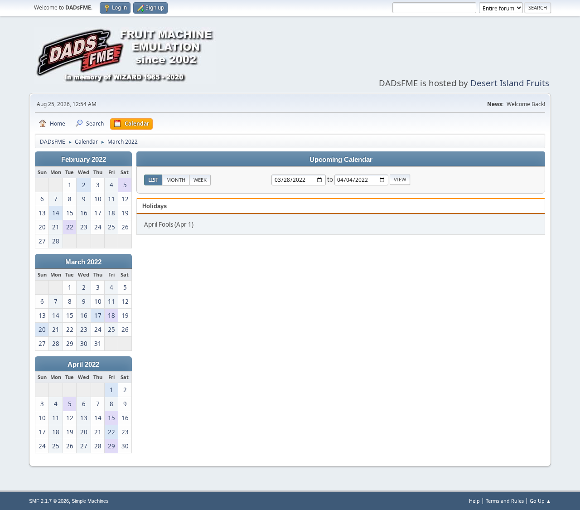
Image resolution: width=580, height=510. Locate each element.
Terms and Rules (505, 500)
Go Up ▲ (540, 500)
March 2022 (83, 262)
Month (175, 179)
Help (474, 500)
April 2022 (83, 364)
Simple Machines (90, 501)
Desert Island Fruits (509, 82)
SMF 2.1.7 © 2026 (49, 501)
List (153, 179)
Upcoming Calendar (340, 159)
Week (200, 179)
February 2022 (83, 159)
